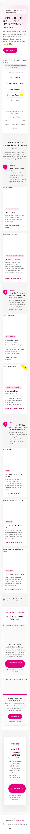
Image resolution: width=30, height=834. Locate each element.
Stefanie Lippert (20, 820)
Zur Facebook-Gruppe (17, 788)
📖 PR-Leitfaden (15, 89)
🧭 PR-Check (15, 77)
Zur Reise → (10, 50)
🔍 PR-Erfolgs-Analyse (15, 83)
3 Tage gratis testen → (15, 664)
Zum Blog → (15, 716)
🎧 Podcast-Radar (14, 95)
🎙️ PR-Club (15, 101)
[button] (27, 4)
